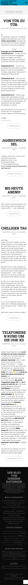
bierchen (3, 533)
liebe (24, 536)
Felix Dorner (20, 579)
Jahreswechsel (14, 142)
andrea (19, 531)
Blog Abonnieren (14, 497)
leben (20, 536)
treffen (8, 542)
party (16, 538)
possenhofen (6, 540)
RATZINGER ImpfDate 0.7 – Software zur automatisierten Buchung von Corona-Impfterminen (14, 503)
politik (22, 538)
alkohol (16, 531)
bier (24, 531)
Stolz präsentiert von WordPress (14, 577)
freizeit (23, 533)
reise (10, 540)
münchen (9, 531)
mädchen (5, 531)
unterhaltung (18, 542)
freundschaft (5, 536)
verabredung (15, 544)
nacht (11, 538)
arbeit (22, 531)
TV (12, 542)
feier (20, 533)
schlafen (16, 540)
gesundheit (10, 536)
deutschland (14, 533)
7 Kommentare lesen (14, 458)
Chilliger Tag (14, 228)
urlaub (11, 544)
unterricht (24, 542)
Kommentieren (14, 126)
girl (12, 536)
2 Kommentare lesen (14, 174)
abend (12, 531)
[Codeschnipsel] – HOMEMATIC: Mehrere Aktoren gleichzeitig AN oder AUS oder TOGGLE (14, 513)
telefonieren (4, 542)
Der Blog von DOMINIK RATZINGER (9, 4)
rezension (12, 540)
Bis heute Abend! (14, 190)
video (18, 544)
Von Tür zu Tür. (14, 22)
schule (19, 540)
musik (9, 538)
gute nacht (15, 536)
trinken (11, 542)
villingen (20, 544)
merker (5, 538)
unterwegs (8, 544)
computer (10, 533)
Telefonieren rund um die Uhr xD (14, 336)
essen (18, 533)
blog (7, 533)
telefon (23, 540)
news (14, 538)
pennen (19, 538)
